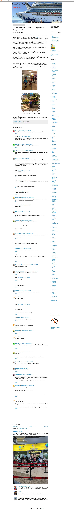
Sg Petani (53, 253)
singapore (24, 122)
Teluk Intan (54, 282)
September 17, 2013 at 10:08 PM (23, 158)
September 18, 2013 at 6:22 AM (25, 242)
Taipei (53, 273)
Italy (53, 170)
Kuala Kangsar (55, 182)
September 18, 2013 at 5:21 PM (27, 337)
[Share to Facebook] (27, 121)
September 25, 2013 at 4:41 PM (26, 400)
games (53, 132)
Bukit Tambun (54, 95)
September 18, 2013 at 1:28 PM (27, 297)
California (54, 97)
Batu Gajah (54, 81)
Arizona (53, 71)
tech (52, 280)
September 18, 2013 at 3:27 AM (28, 233)
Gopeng (53, 145)
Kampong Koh (54, 177)
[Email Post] (23, 121)
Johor (53, 174)
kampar (53, 176)
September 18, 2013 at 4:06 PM (27, 324)
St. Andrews (54, 264)
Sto (52, 267)
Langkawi (54, 188)
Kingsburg (54, 180)
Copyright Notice (55, 40)
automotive (54, 74)
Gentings (53, 134)
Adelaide (53, 66)
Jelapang (53, 173)
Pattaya (53, 221)
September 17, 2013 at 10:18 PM (25, 205)
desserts (53, 112)
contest (53, 108)
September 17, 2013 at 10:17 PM (27, 197)
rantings (53, 234)
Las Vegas (54, 189)
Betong (53, 86)
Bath (52, 80)
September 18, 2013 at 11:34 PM (23, 368)
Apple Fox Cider (55, 70)
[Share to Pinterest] (28, 121)
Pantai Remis (54, 216)
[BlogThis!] (25, 121)
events (53, 123)
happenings (54, 150)
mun (16, 368)
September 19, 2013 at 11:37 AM (27, 374)
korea (53, 181)
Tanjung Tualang (55, 278)
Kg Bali (53, 178)
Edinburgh (54, 119)
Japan (53, 171)
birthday (53, 89)
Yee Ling (17, 290)
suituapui (17, 242)
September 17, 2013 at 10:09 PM (24, 170)
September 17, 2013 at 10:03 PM (27, 144)
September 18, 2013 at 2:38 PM (23, 317)
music (53, 205)
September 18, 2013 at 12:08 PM (25, 290)
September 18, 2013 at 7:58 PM (26, 343)
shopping (53, 255)
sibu (52, 256)
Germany (53, 136)
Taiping (53, 274)
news (53, 208)
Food (52, 129)
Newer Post (15, 426)
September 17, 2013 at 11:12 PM (27, 220)
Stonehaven (54, 269)
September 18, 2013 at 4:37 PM (27, 330)
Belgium (53, 84)
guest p (53, 147)
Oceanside (54, 212)
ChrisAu (16, 130)
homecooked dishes (56, 163)
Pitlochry (53, 230)
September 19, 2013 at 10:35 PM (27, 385)
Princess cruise (55, 232)
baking (53, 77)
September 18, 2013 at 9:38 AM (24, 277)
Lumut (53, 193)
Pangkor (53, 215)
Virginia (53, 293)
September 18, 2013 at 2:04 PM (24, 304)
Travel (28, 122)
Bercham (53, 85)
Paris (53, 219)
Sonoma (53, 262)
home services (54, 162)
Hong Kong (54, 165)
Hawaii (53, 152)
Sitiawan (53, 260)
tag (52, 270)
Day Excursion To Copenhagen (24, 497)
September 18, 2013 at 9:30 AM (32, 271)
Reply (16, 133)
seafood (53, 251)
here (37, 37)
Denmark (53, 111)
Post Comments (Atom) (22, 428)
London (53, 191)
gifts (52, 139)
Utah (53, 292)
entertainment (55, 122)
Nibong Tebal (54, 210)
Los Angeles (54, 192)
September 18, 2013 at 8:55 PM (27, 352)
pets (52, 229)
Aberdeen (53, 63)
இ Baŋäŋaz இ (17, 144)
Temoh (53, 284)
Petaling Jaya (54, 227)
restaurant (54, 238)
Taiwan (53, 275)
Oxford (53, 214)
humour (53, 166)
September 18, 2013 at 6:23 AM (25, 248)
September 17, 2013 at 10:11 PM (24, 180)
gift (52, 137)
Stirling (53, 266)
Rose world (17, 400)
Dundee (53, 118)
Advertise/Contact (55, 39)
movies (53, 203)
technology (54, 281)
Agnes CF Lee (18, 297)
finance (53, 128)
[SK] (16, 158)
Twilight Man (18, 374)
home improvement (56, 161)
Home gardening (55, 159)
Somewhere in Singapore (20, 264)
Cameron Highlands (56, 99)
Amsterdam (54, 67)
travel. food (54, 289)
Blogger (42, 508)
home (53, 158)
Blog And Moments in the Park (24, 486)
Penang (53, 222)
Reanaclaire (17, 197)
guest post (54, 148)
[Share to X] (26, 121)
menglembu (54, 198)
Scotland (53, 249)
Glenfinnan (54, 144)
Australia (53, 73)
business (53, 96)
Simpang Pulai (55, 258)
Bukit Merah (54, 93)
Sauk (53, 248)
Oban (53, 211)
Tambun (53, 277)
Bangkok (53, 78)
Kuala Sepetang (55, 185)
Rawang (53, 236)
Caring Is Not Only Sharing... (22, 4)
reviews (53, 241)
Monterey (54, 201)
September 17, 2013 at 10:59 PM (24, 211)
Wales (53, 295)
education (54, 121)
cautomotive (54, 103)
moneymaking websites (55, 200)
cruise (53, 110)
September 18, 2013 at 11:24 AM (25, 284)
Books (53, 92)
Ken (16, 191)
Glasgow (53, 143)
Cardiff (53, 101)
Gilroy (53, 140)
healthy (53, 155)
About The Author (55, 37)
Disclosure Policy (55, 41)
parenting (54, 218)
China (53, 106)
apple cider (54, 68)
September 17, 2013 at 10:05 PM (27, 150)
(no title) (19, 491)
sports (53, 263)
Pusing (53, 233)
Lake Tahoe (54, 187)
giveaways (20, 122)
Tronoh (53, 291)
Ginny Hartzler (18, 233)
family (17, 122)
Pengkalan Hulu (55, 223)
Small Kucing (18, 362)
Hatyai (53, 151)
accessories (54, 64)
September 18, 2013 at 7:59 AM (24, 255)
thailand (53, 286)
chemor (53, 104)
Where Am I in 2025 (17, 431)
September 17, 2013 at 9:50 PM (25, 130)
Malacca (53, 195)
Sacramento (54, 242)
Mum (53, 204)
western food (54, 296)
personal (53, 225)
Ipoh (52, 167)
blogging (53, 90)
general (53, 133)
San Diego (54, 244)
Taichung (53, 271)
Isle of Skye (54, 169)
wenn (16, 211)
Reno (53, 237)
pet (52, 226)
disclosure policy (55, 117)
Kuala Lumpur (54, 184)
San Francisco (54, 245)
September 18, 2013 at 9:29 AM (32, 264)
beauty (53, 82)
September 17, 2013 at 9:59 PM (25, 136)
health (53, 154)
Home (31, 426)
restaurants (54, 240)
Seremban (54, 252)
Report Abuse (54, 300)
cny (52, 107)
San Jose (53, 247)
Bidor (53, 88)
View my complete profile (54, 55)
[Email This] (24, 121)
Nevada (53, 207)
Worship (53, 297)
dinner (53, 115)
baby (52, 75)
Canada (53, 100)
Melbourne (54, 196)
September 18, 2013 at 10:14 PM (27, 362)
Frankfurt (54, 130)
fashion (53, 126)
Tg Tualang (54, 285)
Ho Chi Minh (54, 156)
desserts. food (54, 114)
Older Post (46, 426)
